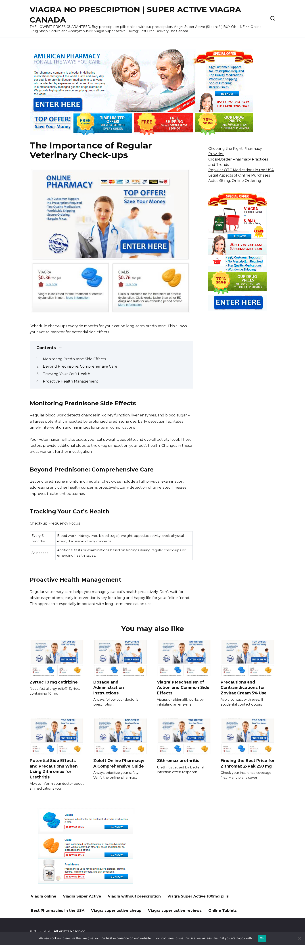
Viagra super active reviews (175, 910)
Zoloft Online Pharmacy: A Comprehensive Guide (118, 763)
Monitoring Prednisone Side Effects (74, 359)
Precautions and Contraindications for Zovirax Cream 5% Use (244, 687)
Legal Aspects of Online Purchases (239, 175)
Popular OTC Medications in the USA (241, 170)
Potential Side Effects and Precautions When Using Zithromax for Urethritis (54, 768)
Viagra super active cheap (116, 910)
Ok (262, 938)
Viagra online (43, 896)
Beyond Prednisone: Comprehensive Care (80, 366)
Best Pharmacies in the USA (57, 910)
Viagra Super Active (82, 896)
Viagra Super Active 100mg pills (198, 896)
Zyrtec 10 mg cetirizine (54, 681)
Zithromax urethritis (178, 760)
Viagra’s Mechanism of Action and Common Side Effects (183, 687)
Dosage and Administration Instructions (108, 687)
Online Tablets (222, 910)
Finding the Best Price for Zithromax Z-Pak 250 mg (248, 763)
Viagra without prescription (134, 896)
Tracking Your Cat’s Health (66, 374)
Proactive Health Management (70, 381)
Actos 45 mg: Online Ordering (234, 181)
